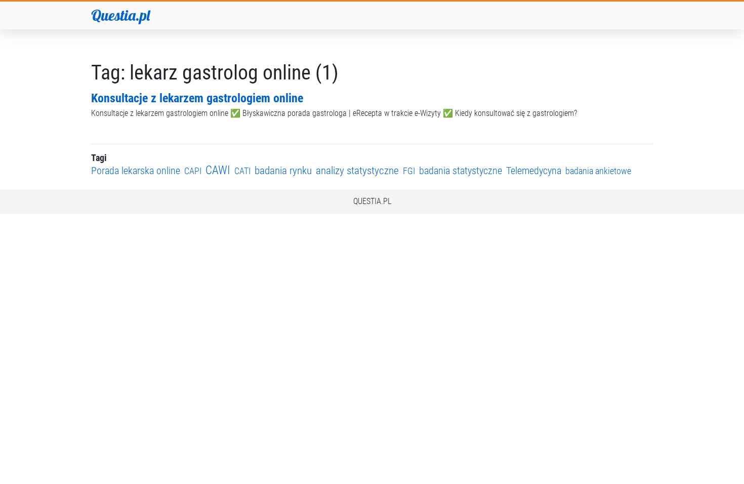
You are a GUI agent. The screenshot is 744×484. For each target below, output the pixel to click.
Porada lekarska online (135, 171)
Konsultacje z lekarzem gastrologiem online (197, 98)
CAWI (217, 170)
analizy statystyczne (357, 170)
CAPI (192, 171)
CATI (242, 171)
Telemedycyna (533, 171)
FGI (409, 171)
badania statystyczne (460, 171)
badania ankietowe (598, 171)
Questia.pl (120, 15)
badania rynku (283, 170)
